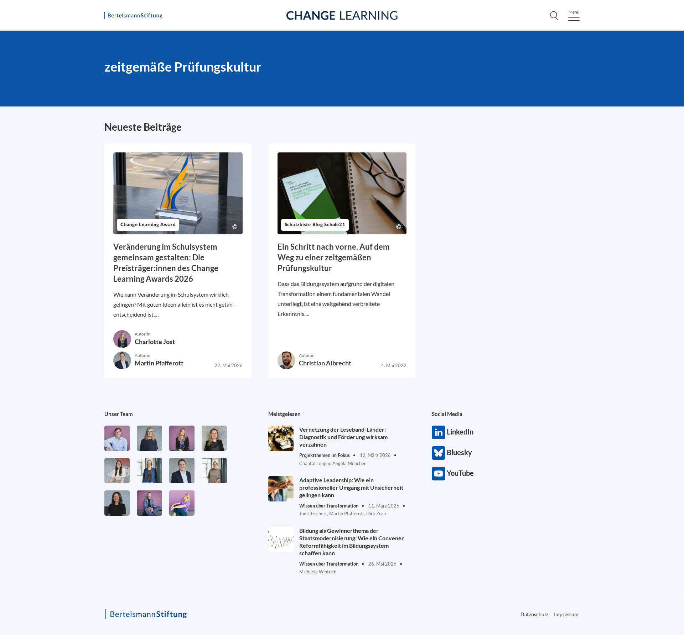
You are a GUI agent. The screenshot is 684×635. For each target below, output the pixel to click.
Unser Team (118, 414)
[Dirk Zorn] (149, 503)
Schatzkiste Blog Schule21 (315, 225)
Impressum (566, 614)
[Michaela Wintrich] (182, 503)
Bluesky (438, 453)
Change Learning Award (148, 225)
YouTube (438, 473)
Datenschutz (534, 614)
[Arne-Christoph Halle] (117, 438)
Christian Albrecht (325, 363)
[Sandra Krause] (214, 438)
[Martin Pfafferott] (182, 470)
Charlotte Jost (155, 341)
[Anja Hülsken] (149, 438)
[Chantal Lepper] (117, 470)
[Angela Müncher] (149, 470)
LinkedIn (438, 432)
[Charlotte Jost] (182, 438)
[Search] (554, 15)
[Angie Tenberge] (117, 503)
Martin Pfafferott (159, 363)
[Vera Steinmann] (214, 470)
